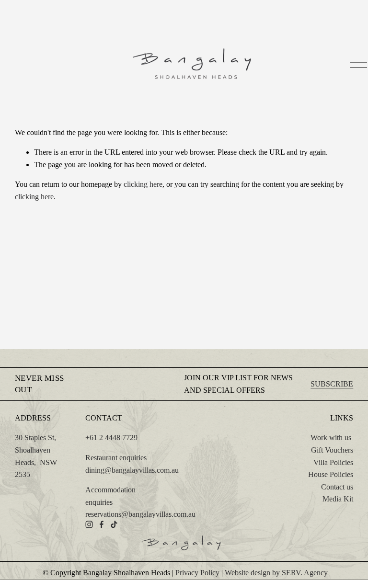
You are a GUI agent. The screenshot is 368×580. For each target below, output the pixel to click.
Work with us (330, 437)
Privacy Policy (197, 573)
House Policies (330, 474)
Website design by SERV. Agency (276, 573)
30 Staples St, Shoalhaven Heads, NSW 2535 (36, 455)
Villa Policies (333, 462)
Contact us (337, 487)
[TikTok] (114, 524)
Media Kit (337, 499)
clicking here (143, 184)
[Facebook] (101, 524)
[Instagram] (89, 524)
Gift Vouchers (332, 450)
